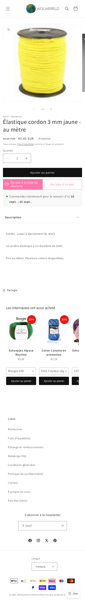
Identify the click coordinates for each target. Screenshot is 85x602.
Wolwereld (22, 594)
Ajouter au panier (21, 381)
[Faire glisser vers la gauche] (33, 109)
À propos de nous (19, 492)
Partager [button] (12, 290)
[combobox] (21, 371)
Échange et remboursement (25, 447)
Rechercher (15, 429)
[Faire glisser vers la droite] (51, 109)
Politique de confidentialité (25, 474)
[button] (8, 8)
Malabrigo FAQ (17, 456)
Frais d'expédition (25, 144)
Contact (13, 482)
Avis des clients (17, 500)
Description (13, 217)
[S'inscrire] (62, 525)
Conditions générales (21, 465)
